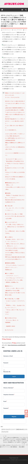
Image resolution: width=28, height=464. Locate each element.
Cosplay (14, 29)
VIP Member (19, 29)
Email (5, 401)
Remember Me (6, 371)
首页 (2, 10)
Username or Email (8, 356)
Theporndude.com (13, 457)
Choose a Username (8, 387)
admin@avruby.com (6, 29)
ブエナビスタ (5, 431)
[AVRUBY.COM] (14, 4)
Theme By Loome (14, 461)
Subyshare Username (8, 394)
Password (5, 362)
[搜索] (26, 10)
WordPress (25, 460)
